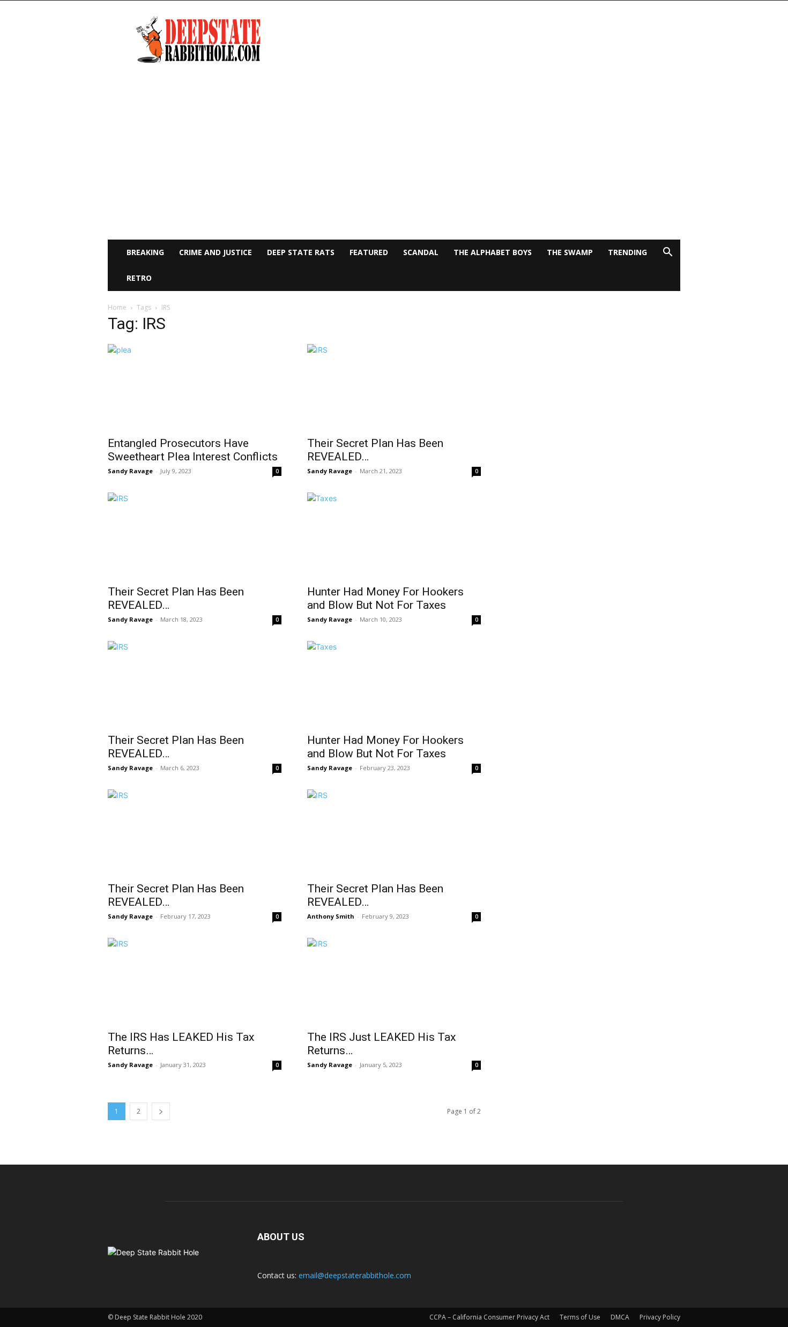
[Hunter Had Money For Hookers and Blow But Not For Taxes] (394, 535)
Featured (369, 252)
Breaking (145, 252)
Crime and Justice (215, 252)
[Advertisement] (394, 159)
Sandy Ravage (130, 471)
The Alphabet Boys (493, 252)
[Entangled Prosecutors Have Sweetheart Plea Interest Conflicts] (194, 387)
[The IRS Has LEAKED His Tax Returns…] (194, 981)
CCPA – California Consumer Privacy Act (489, 1317)
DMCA (620, 1317)
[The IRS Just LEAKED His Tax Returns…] (394, 981)
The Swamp (570, 252)
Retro (139, 278)
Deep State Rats (300, 252)
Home (117, 307)
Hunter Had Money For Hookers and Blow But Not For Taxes (385, 598)
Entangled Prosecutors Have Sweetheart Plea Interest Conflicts (193, 450)
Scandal (420, 252)
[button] (667, 253)
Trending (627, 252)
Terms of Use (580, 1317)
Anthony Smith (330, 916)
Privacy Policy (660, 1317)
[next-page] (161, 1111)
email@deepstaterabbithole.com (355, 1275)
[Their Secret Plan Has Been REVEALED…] (394, 387)
